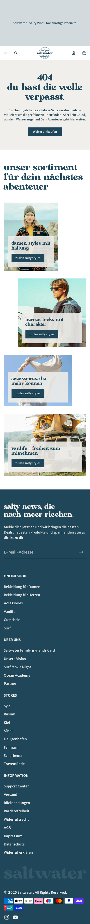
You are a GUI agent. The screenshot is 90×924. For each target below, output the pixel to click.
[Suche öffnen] (16, 53)
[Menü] (5, 53)
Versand (10, 794)
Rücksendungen (17, 803)
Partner (10, 683)
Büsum (9, 714)
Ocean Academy (17, 675)
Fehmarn (11, 747)
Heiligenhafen (15, 739)
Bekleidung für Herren (22, 595)
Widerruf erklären (18, 852)
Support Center (16, 786)
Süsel (8, 731)
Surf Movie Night (17, 667)
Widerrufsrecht (16, 819)
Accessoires (13, 603)
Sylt (7, 706)
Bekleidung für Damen (22, 587)
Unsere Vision (15, 659)
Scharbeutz (13, 755)
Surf (7, 628)
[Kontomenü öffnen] (73, 53)
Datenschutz (14, 844)
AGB (7, 827)
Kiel (7, 722)
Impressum (13, 836)
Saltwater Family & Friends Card (29, 650)
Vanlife (9, 611)
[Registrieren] (81, 552)
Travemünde (14, 764)
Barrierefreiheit (16, 811)
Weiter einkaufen (45, 131)
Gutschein (12, 620)
